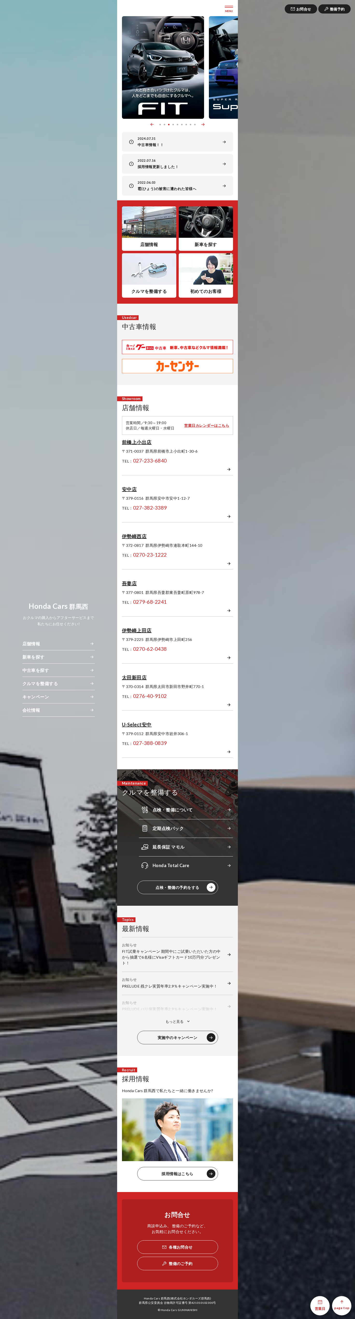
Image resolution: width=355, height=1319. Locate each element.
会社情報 (31, 710)
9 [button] (195, 124)
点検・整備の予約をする (177, 887)
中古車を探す (35, 670)
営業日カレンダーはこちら (206, 425)
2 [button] (164, 124)
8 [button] (190, 124)
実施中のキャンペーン (178, 1037)
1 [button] (160, 124)
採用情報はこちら (177, 1173)
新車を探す (33, 657)
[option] (164, 67)
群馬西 (58, 606)
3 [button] (169, 124)
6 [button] (182, 124)
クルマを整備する (40, 683)
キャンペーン (35, 696)
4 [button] (173, 124)
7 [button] (186, 124)
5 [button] (177, 124)
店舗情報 (31, 643)
